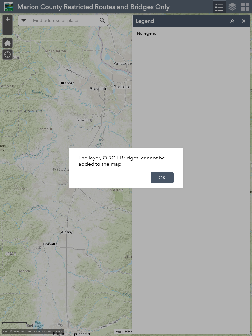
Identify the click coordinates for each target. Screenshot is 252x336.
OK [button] (162, 177)
